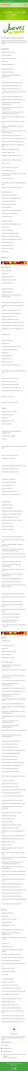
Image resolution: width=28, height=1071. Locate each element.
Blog (11, 1036)
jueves (21, 1036)
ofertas (4, 1038)
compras (18, 1036)
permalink (3, 1039)
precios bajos (8, 1038)
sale (11, 1038)
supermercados (15, 1038)
